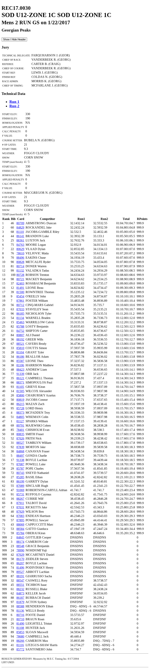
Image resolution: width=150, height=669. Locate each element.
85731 (20, 494)
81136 (20, 610)
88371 (20, 382)
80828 (20, 262)
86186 (20, 356)
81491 (20, 287)
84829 (20, 227)
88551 (20, 584)
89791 (20, 425)
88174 (20, 541)
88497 (20, 455)
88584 (20, 528)
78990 (20, 550)
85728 (20, 408)
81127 (20, 421)
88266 (20, 640)
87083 (20, 516)
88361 (20, 240)
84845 (20, 537)
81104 (20, 352)
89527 (20, 572)
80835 (20, 434)
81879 (20, 602)
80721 (20, 279)
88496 (20, 257)
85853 (20, 632)
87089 (20, 485)
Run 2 (14, 106)
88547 (20, 580)
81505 (20, 391)
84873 (20, 593)
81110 (20, 231)
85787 (20, 468)
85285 (20, 477)
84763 (20, 244)
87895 (20, 520)
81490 (20, 623)
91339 (20, 373)
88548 (20, 546)
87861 (20, 300)
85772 (20, 649)
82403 (20, 283)
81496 (20, 567)
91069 (20, 490)
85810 (20, 348)
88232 (20, 589)
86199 (20, 481)
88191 (20, 576)
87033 (20, 309)
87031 (20, 507)
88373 (20, 412)
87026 (20, 438)
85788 (20, 326)
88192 (20, 339)
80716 (20, 615)
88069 (20, 524)
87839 (20, 447)
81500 (20, 292)
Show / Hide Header (14, 39)
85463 (20, 322)
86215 (20, 404)
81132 (20, 270)
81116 (20, 645)
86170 (20, 559)
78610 (20, 253)
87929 (20, 511)
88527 (20, 442)
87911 (20, 503)
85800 (20, 395)
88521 (20, 343)
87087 (20, 464)
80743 (20, 473)
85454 (20, 296)
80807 (20, 335)
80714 (20, 266)
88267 (20, 498)
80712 (20, 305)
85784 (20, 533)
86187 (20, 597)
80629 (20, 249)
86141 (20, 236)
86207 (20, 563)
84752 (20, 330)
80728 (20, 274)
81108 (20, 627)
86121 (20, 378)
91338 (20, 460)
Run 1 (14, 102)
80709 (20, 223)
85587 (20, 361)
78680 (20, 636)
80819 (20, 399)
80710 (20, 619)
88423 (20, 369)
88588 (20, 606)
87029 (20, 554)
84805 (20, 417)
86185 (20, 313)
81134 (20, 318)
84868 (20, 451)
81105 (20, 386)
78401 (20, 429)
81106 (20, 365)
